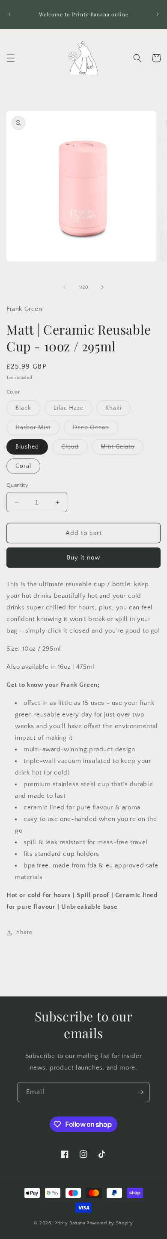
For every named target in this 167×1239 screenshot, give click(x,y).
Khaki (118, 410)
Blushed (27, 446)
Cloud (74, 449)
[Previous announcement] (9, 14)
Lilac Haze (73, 410)
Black (27, 410)
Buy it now (83, 557)
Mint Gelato (122, 449)
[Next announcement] (157, 14)
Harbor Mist (37, 429)
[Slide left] (64, 287)
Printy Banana (69, 1223)
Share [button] (24, 932)
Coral (23, 466)
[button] (10, 58)
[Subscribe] (140, 1092)
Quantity (17, 485)
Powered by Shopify (109, 1223)
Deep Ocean (95, 429)
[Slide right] (102, 287)
